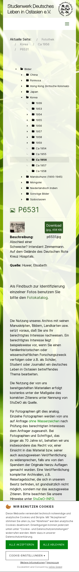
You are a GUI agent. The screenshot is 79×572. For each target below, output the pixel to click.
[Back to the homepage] (39, 9)
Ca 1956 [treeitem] (41, 159)
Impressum (53, 562)
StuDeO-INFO (43, 499)
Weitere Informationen (32, 562)
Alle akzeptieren (21, 544)
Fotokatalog (37, 297)
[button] (67, 24)
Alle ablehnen (53, 544)
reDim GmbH (55, 567)
